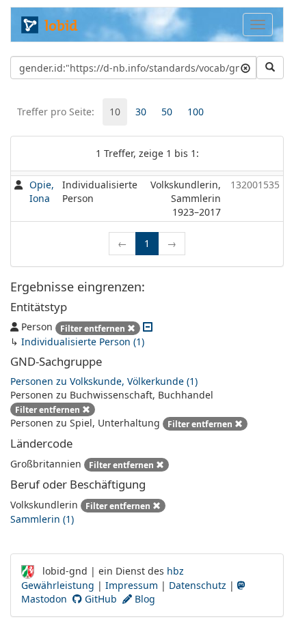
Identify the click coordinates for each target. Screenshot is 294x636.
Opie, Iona (41, 191)
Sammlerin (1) (42, 518)
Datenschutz (197, 585)
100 (195, 111)
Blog (143, 598)
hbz (175, 570)
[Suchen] (270, 67)
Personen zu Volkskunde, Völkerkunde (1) (104, 381)
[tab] (115, 112)
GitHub (99, 598)
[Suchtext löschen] (245, 67)
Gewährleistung (57, 585)
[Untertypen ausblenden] (147, 326)
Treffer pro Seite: (55, 111)
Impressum (131, 585)
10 (114, 111)
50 (166, 111)
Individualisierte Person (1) (82, 341)
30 (140, 111)
